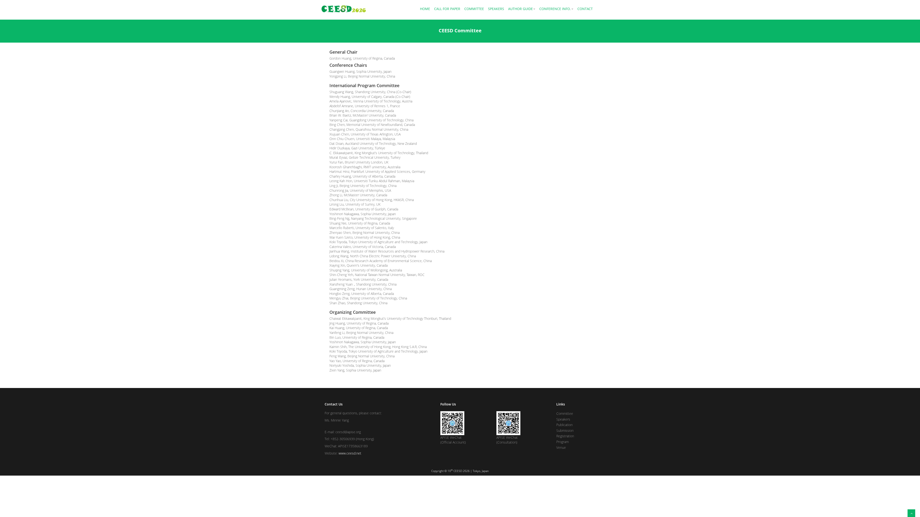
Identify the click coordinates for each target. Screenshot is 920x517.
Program (562, 441)
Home (425, 8)
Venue (561, 447)
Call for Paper (447, 8)
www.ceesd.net (350, 453)
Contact (585, 8)
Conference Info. (555, 8)
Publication (564, 424)
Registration (565, 436)
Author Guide (520, 8)
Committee (474, 8)
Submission (565, 430)
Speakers (496, 8)
